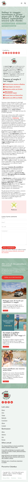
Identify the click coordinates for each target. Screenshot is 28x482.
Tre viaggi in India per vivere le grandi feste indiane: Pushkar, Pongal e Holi (13, 446)
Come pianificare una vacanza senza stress (14, 369)
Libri (3, 413)
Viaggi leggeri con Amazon (12, 86)
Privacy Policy (6, 478)
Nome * (4, 218)
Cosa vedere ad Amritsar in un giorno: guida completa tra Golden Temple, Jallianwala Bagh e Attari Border (14, 451)
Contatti (4, 426)
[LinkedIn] (9, 53)
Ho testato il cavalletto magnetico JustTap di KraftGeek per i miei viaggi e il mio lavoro (14, 335)
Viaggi (3, 415)
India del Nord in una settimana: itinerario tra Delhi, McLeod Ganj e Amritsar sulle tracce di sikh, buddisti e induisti (13, 457)
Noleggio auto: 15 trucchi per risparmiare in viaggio (13, 301)
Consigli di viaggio (11, 26)
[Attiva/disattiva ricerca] (25, 3)
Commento (5, 231)
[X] (6, 53)
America (4, 434)
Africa (3, 432)
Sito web (4, 226)
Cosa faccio (4, 420)
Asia (3, 437)
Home (3, 410)
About (3, 423)
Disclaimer (13, 478)
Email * (3, 222)
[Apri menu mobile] (21, 3)
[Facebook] (4, 53)
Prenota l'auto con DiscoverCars (14, 95)
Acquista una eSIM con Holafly (13, 97)
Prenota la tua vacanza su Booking (15, 84)
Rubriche (4, 418)
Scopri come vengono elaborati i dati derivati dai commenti (13, 251)
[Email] (19, 53)
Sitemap (19, 478)
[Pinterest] (14, 53)
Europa (3, 440)
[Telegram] (16, 53)
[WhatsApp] (11, 53)
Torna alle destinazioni (12, 277)
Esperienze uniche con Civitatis (13, 89)
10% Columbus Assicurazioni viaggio (11, 92)
